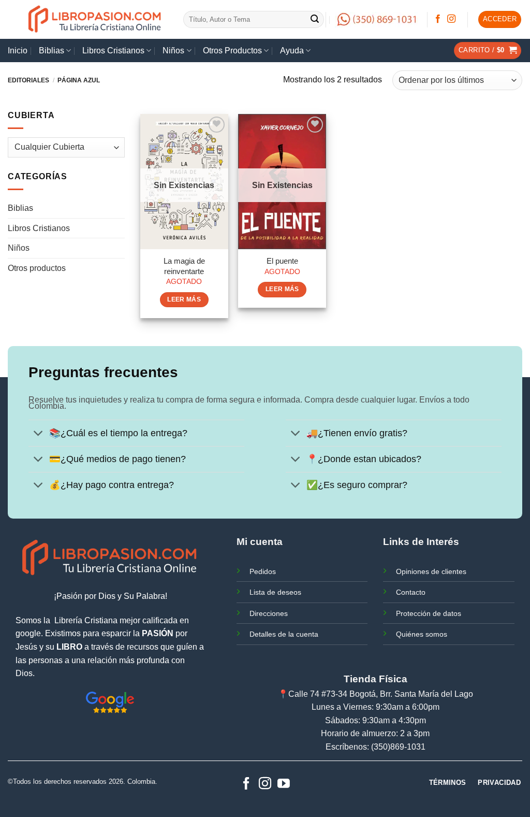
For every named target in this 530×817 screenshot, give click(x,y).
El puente (282, 260)
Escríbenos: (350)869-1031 (375, 746)
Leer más (184, 299)
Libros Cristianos (113, 50)
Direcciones (268, 613)
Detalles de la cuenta (283, 634)
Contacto (410, 592)
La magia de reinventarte (184, 266)
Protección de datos (428, 613)
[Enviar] (314, 19)
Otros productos (37, 268)
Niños (173, 50)
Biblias (51, 50)
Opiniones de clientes (431, 571)
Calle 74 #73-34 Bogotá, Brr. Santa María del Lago (380, 694)
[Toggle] (38, 434)
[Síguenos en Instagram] (451, 19)
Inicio (17, 50)
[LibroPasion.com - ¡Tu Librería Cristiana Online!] (95, 19)
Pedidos (262, 571)
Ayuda (292, 50)
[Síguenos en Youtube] (283, 784)
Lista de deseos (275, 592)
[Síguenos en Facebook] (438, 19)
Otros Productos (232, 50)
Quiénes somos (421, 634)
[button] (500, 19)
